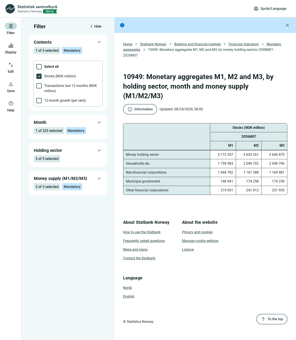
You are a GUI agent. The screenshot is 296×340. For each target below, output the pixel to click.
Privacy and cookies (197, 232)
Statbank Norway (153, 44)
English (128, 296)
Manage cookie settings (200, 241)
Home (127, 44)
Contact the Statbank (139, 258)
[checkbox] (68, 66)
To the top (275, 319)
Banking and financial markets (197, 44)
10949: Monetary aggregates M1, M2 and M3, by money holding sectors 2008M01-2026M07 (198, 52)
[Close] (287, 25)
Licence (188, 249)
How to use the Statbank (142, 232)
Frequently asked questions (144, 241)
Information (143, 109)
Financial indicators (244, 44)
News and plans (135, 249)
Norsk (127, 288)
